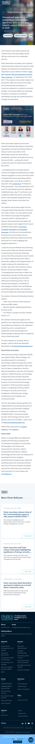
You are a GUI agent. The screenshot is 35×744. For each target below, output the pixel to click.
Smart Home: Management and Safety (7, 648)
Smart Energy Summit (5, 692)
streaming (8, 35)
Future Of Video (6, 700)
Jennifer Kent (16, 184)
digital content (20, 35)
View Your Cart (23, 700)
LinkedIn (24, 427)
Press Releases (22, 684)
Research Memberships (22, 647)
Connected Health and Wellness (7, 659)
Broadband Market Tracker (24, 666)
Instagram (15, 429)
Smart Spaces (6, 703)
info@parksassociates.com (21, 627)
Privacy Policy (23, 716)
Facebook (4, 429)
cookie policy (20, 738)
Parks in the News (23, 689)
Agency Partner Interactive (23, 732)
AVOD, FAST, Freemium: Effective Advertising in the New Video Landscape (16, 74)
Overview (4, 715)
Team (20, 710)
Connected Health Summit (7, 697)
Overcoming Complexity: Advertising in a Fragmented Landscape (14, 229)
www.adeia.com (6, 474)
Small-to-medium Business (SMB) (7, 668)
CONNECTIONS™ (6, 684)
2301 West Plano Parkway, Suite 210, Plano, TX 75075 (16, 635)
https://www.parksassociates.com (14, 422)
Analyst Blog (22, 686)
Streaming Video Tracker (23, 656)
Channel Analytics (24, 670)
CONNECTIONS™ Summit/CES (6, 687)
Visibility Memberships (22, 652)
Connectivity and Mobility (7, 663)
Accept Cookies (17, 741)
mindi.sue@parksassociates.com (22, 346)
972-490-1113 (5, 627)
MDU (2, 672)
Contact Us (22, 713)
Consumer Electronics (5, 654)
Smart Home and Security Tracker (23, 661)
